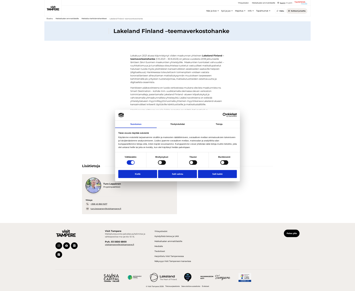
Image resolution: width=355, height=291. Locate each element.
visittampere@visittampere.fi (119, 244)
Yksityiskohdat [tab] (177, 124)
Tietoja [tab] (219, 124)
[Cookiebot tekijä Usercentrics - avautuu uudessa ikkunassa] (225, 115)
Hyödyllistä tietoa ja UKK (166, 236)
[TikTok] (58, 254)
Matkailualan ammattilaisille (67, 18)
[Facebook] (66, 245)
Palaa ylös (292, 233)
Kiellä (137, 174)
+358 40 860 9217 (99, 204)
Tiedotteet (159, 251)
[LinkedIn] (74, 245)
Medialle (158, 246)
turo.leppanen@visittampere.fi (106, 208)
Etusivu (50, 18)
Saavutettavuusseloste (190, 286)
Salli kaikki (217, 174)
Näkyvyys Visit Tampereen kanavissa (172, 261)
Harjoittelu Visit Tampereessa (169, 256)
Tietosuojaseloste (172, 286)
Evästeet (205, 286)
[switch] (162, 162)
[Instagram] (58, 245)
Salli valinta (177, 174)
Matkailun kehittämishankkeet (94, 18)
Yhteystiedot (160, 231)
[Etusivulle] (53, 8)
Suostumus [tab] (136, 124)
